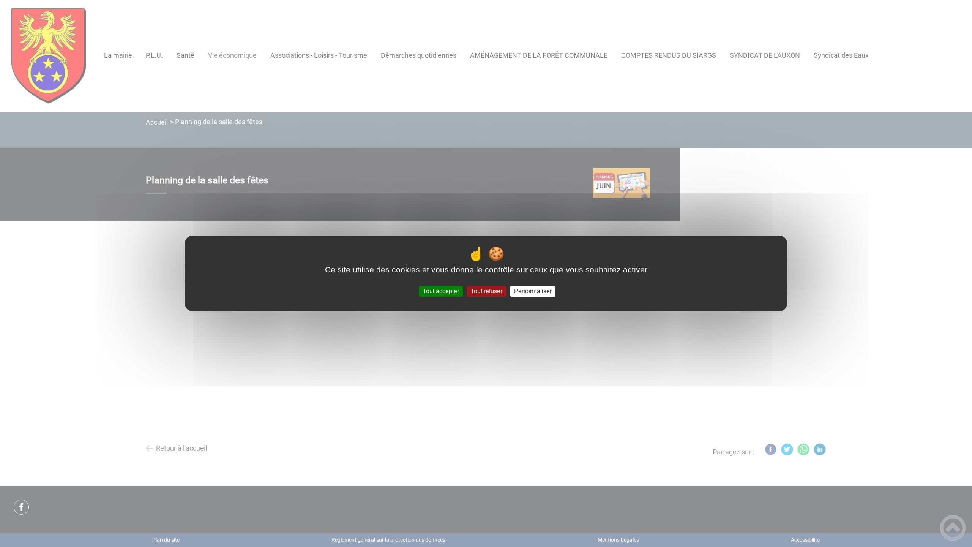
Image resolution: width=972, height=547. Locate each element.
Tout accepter (441, 291)
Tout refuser (486, 291)
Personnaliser (533, 291)
